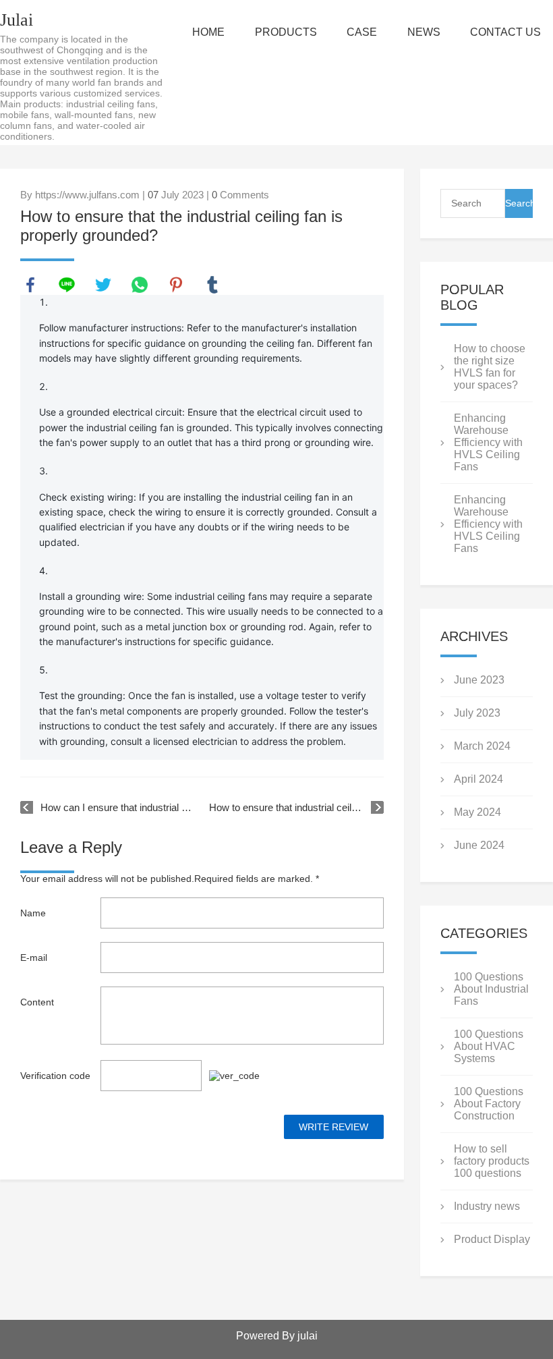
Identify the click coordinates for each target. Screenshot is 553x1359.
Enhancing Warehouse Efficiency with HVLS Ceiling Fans (488, 442)
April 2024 (478, 779)
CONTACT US (505, 32)
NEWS (423, 32)
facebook (30, 285)
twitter (103, 285)
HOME (208, 32)
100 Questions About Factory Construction (488, 1103)
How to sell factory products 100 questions (491, 1161)
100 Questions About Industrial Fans (491, 989)
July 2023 (477, 713)
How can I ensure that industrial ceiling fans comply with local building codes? (117, 807)
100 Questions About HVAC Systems (488, 1046)
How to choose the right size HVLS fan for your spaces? (489, 367)
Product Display (492, 1239)
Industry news (487, 1206)
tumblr (212, 285)
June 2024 (479, 845)
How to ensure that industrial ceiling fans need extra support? (296, 807)
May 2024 (477, 812)
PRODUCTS (286, 32)
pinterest (176, 285)
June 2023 (479, 680)
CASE (362, 32)
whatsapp (139, 285)
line (67, 285)
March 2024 (482, 746)
